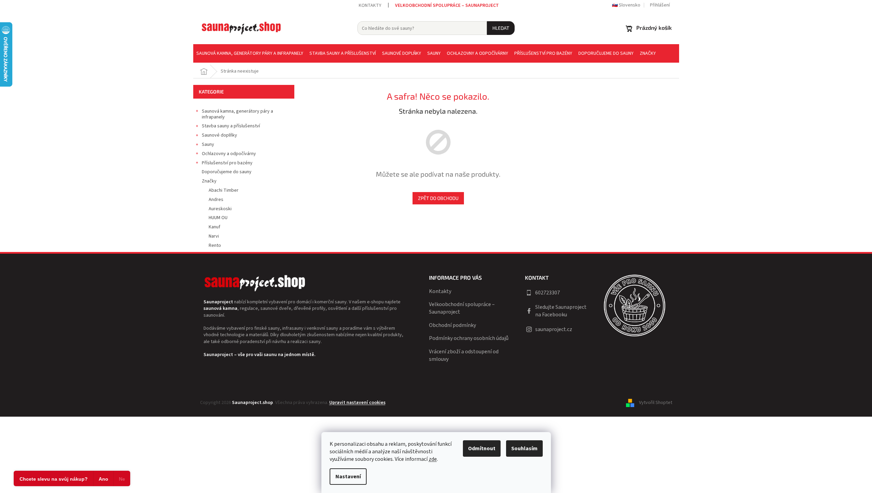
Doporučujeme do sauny (226, 171)
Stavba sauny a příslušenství (231, 126)
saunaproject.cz (553, 329)
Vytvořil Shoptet (655, 402)
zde (433, 459)
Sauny (208, 144)
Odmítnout (481, 448)
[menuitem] (249, 53)
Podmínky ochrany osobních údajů (468, 338)
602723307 (547, 292)
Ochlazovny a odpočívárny (229, 153)
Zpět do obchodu (438, 198)
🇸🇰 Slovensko (626, 5)
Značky (209, 181)
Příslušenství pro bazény (227, 163)
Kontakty (370, 5)
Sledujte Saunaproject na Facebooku (561, 310)
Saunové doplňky (219, 135)
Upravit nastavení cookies (357, 402)
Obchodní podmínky (452, 325)
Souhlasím (524, 448)
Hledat (500, 28)
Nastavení (348, 476)
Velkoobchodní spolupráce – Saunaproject (447, 5)
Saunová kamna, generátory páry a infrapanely (237, 114)
